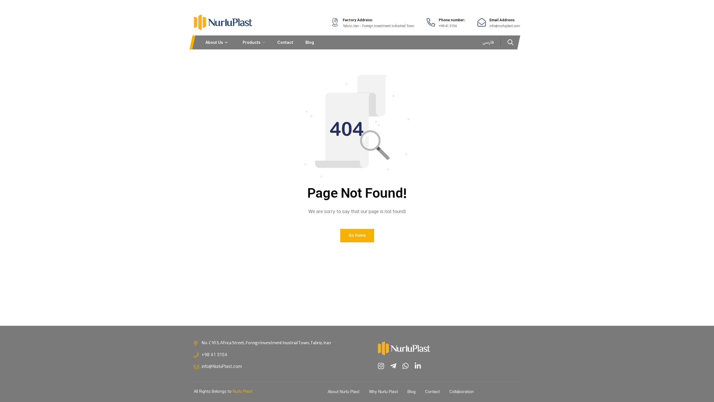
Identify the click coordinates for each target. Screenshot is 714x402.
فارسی (488, 42)
